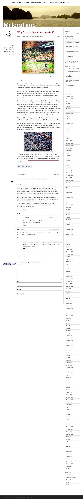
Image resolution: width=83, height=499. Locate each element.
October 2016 (69, 313)
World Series (11, 54)
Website (19, 289)
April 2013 (68, 416)
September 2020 (69, 204)
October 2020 (69, 202)
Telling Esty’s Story (70, 58)
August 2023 (68, 130)
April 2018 (68, 271)
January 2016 (69, 335)
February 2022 (69, 167)
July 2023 (68, 133)
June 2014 (68, 382)
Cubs (13, 49)
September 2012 (69, 434)
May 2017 (68, 296)
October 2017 (69, 283)
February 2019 (69, 249)
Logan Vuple (68, 68)
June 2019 (68, 239)
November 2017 (69, 281)
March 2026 (68, 93)
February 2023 (69, 140)
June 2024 (68, 118)
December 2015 (69, 338)
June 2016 (68, 323)
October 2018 (69, 256)
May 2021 (68, 187)
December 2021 (69, 172)
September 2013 (69, 404)
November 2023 (69, 125)
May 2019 (68, 241)
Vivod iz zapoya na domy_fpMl (72, 78)
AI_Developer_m (69, 71)
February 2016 (69, 333)
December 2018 (69, 251)
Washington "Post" (10, 52)
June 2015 (68, 352)
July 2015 (68, 350)
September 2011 (69, 463)
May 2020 (68, 214)
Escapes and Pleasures (23, 2)
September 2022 (69, 150)
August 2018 (68, 261)
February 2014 (69, 392)
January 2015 (69, 365)
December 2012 (69, 426)
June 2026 (68, 91)
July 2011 (68, 468)
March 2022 (68, 165)
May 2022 (68, 160)
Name (18, 281)
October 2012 (69, 431)
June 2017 (68, 293)
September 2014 (69, 375)
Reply (18, 213)
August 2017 (68, 288)
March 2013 (68, 419)
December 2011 (69, 456)
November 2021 (69, 175)
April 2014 (68, 387)
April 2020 (68, 217)
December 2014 (69, 367)
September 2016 (69, 315)
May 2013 (68, 414)
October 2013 (69, 402)
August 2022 (68, 153)
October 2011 (69, 461)
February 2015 (69, 362)
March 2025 (68, 108)
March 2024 (68, 121)
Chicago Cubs (7, 47)
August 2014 (68, 377)
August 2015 (68, 347)
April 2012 (68, 446)
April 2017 (68, 298)
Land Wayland (20, 184)
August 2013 (68, 407)
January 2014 (69, 394)
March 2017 (68, 301)
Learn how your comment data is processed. (9, 264)
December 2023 (69, 123)
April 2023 (68, 138)
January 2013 (69, 424)
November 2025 (69, 98)
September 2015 (69, 345)
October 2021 (69, 177)
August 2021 (68, 182)
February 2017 (69, 303)
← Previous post (21, 174)
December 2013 (69, 397)
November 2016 (69, 310)
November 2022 (69, 145)
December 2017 (69, 278)
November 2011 (69, 458)
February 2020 (69, 222)
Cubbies (9, 49)
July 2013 (68, 409)
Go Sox (45, 2)
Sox (9, 51)
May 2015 (68, 355)
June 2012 (68, 441)
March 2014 (68, 389)
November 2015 (69, 340)
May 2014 (68, 384)
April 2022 (68, 162)
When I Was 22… (69, 48)
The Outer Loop (54, 2)
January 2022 (69, 170)
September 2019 (69, 234)
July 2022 (68, 155)
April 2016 (68, 328)
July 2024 (68, 116)
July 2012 (68, 439)
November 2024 (69, 113)
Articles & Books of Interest (33, 36)
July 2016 (68, 320)
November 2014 (69, 370)
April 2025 (68, 106)
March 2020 (68, 219)
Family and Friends (36, 2)
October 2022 (69, 148)
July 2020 (68, 209)
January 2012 (69, 453)
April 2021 (68, 190)
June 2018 (68, 266)
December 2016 (69, 308)
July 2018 (68, 264)
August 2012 (68, 436)
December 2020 (69, 197)
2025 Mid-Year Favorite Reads (72, 46)
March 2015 (68, 360)
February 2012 (69, 451)
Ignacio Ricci (28, 497)
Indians (4, 51)
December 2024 (69, 111)
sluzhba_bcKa (69, 75)
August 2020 (68, 207)
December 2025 (69, 96)
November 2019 (69, 229)
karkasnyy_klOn (69, 83)
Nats (7, 51)
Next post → (56, 174)
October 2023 (69, 128)
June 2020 (68, 212)
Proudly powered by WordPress (10, 497)
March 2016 (68, 330)
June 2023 (68, 135)
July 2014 (68, 379)
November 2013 (69, 399)
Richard (24, 36)
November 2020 (69, 199)
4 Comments (57, 36)
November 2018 (69, 254)
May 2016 (68, 325)
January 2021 (69, 195)
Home (13, 2)
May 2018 (68, 268)
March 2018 (68, 273)
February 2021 (69, 192)
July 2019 (68, 236)
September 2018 (69, 259)
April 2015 (68, 357)
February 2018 (69, 276)
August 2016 (68, 318)
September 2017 (69, 286)
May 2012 (68, 444)
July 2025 (68, 103)
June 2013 (68, 412)
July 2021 (68, 185)
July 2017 (68, 291)
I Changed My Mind (76, 68)
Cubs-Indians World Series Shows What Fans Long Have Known (43, 160)
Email (18, 285)
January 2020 (69, 224)
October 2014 (69, 372)
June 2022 (68, 157)
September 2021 (69, 180)
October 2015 (69, 342)
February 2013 (69, 421)
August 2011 (68, 466)
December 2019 (69, 227)
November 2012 (69, 429)
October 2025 (69, 101)
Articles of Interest (64, 2)
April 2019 (68, 244)
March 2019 (68, 246)
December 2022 (69, 143)
